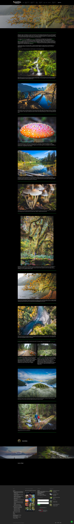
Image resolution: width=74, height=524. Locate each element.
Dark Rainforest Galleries (17, 506)
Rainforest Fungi (17, 510)
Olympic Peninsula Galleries (18, 491)
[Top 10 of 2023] (55, 452)
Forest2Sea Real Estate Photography (17, 515)
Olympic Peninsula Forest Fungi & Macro (18, 494)
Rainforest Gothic (17, 509)
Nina (18, 357)
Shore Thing (33, 38)
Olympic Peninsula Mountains (17, 498)
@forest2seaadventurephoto (30, 490)
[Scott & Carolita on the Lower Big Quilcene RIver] (37, 417)
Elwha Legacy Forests (33, 42)
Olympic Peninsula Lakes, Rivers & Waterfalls (18, 496)
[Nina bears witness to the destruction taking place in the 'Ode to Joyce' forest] (46, 350)
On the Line (20, 358)
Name (38, 499)
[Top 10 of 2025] (18, 452)
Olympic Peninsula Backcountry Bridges (17, 505)
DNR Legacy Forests (16, 511)
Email (38, 501)
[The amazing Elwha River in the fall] (37, 320)
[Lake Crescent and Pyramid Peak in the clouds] (37, 383)
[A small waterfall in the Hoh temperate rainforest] (37, 63)
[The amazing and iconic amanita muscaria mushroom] (37, 130)
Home (14, 490)
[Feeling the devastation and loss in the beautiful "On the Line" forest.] (27, 350)
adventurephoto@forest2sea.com (43, 491)
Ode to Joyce (24, 39)
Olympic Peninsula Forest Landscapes (18, 493)
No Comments (44, 25)
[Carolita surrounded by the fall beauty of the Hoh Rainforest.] (37, 240)
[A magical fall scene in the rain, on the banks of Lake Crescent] (37, 286)
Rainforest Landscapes (18, 507)
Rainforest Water (17, 508)
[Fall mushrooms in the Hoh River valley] (37, 197)
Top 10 (37, 20)
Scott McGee (29, 25)
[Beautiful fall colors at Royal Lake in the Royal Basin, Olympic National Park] (37, 163)
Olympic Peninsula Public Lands (18, 503)
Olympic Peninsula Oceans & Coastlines (19, 500)
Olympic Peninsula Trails (18, 501)
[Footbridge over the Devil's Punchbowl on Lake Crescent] (37, 96)
